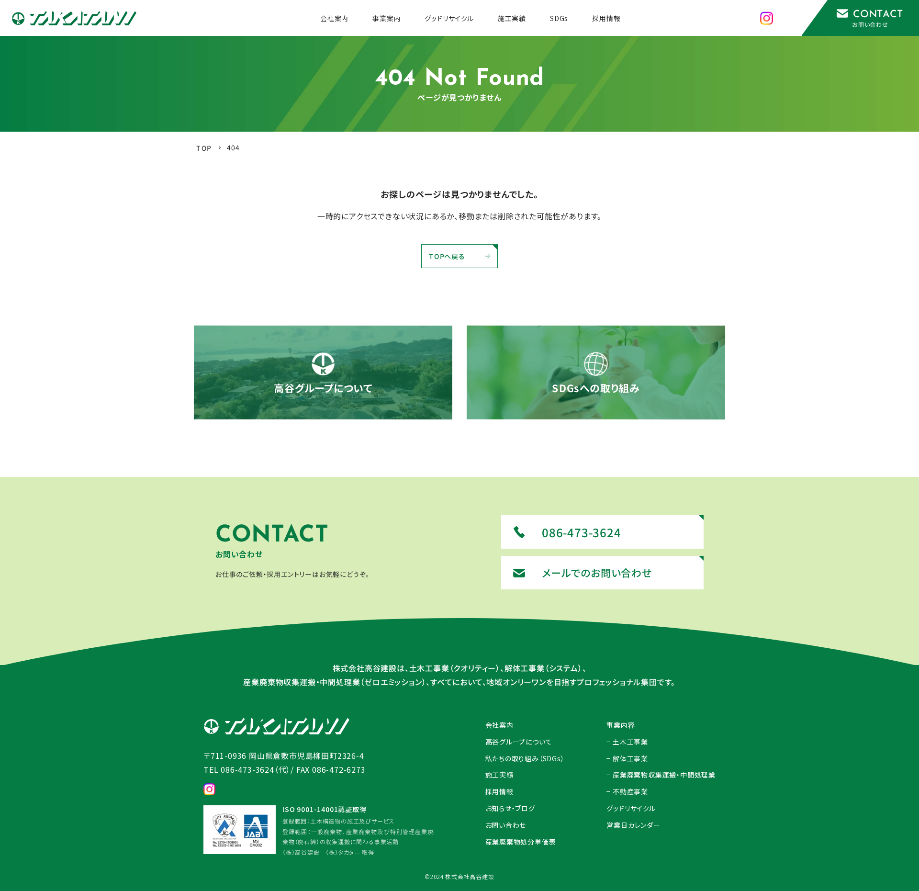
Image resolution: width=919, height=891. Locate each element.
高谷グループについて (518, 741)
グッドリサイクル (630, 808)
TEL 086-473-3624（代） (247, 769)
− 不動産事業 (627, 791)
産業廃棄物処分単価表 (520, 841)
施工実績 (499, 774)
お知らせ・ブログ (510, 808)
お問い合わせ (506, 825)
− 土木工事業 (627, 741)
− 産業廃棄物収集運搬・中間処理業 (661, 774)
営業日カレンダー (633, 825)
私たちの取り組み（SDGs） (525, 758)
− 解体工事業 (627, 758)
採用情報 (499, 791)
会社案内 (499, 725)
